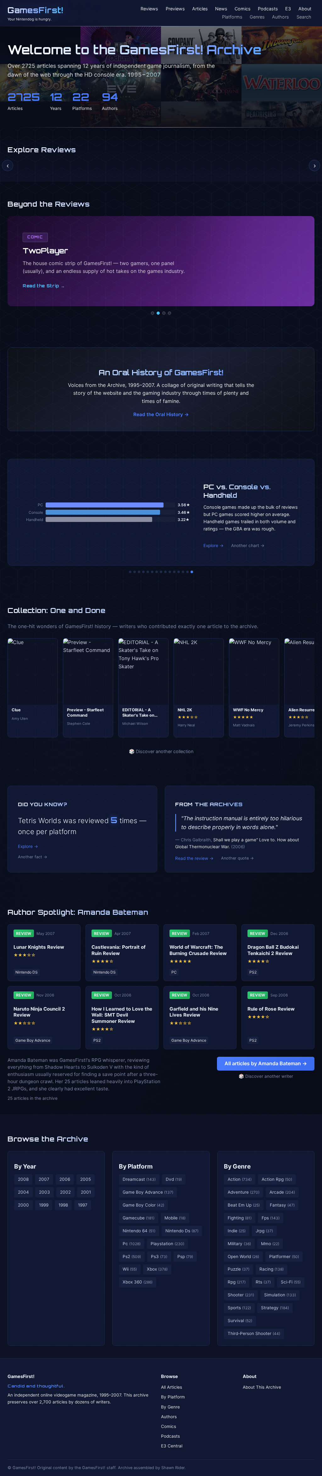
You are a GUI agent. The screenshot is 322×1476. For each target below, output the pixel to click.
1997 (82, 1204)
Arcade (282, 1192)
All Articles (171, 1387)
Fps (271, 1217)
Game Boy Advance (148, 1192)
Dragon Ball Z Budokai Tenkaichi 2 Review (273, 950)
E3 (288, 9)
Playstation (167, 1243)
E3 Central (171, 1445)
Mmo (270, 1243)
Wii (130, 1269)
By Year (25, 1166)
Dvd (174, 1179)
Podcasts (268, 9)
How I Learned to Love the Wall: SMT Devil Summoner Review (122, 1015)
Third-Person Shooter (254, 1333)
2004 (23, 1192)
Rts (263, 1281)
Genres (257, 16)
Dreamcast (139, 1179)
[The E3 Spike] (178, 572)
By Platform (136, 1166)
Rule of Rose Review (271, 1009)
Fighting (240, 1217)
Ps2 (132, 1256)
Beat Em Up (244, 1204)
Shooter (241, 1294)
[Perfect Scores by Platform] (183, 572)
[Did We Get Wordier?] (174, 572)
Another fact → (32, 857)
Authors (280, 16)
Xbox (157, 1269)
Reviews (149, 9)
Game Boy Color (143, 1204)
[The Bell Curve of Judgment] (143, 572)
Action (240, 1179)
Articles (200, 9)
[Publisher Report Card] (139, 572)
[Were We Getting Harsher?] (134, 572)
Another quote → (237, 858)
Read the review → (194, 858)
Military (239, 1243)
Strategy (275, 1307)
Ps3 (159, 1256)
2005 (85, 1179)
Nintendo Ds (181, 1230)
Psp (185, 1256)
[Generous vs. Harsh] (165, 572)
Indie (237, 1230)
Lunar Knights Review (39, 947)
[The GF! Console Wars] (130, 572)
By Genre (237, 1166)
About (304, 9)
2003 (44, 1192)
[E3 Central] (169, 313)
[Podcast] (152, 313)
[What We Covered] (152, 572)
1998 (63, 1204)
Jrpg (264, 1230)
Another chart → (247, 545)
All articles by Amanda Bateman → (266, 1063)
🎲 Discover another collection (161, 751)
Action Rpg (277, 1179)
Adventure (243, 1192)
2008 (23, 1179)
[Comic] (158, 313)
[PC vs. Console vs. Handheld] (192, 572)
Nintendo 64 (139, 1230)
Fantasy (282, 1204)
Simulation (280, 1294)
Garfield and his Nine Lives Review (193, 1012)
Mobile (175, 1217)
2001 (86, 1192)
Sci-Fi (291, 1281)
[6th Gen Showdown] (156, 572)
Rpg (237, 1281)
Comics (243, 9)
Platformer (284, 1256)
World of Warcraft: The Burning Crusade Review (198, 950)
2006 (64, 1179)
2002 (65, 1192)
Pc (132, 1243)
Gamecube (138, 1217)
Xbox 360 (138, 1281)
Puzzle (238, 1269)
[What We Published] (187, 572)
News (221, 9)
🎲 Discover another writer (266, 1076)
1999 (43, 1204)
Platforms (232, 16)
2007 (44, 1179)
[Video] (163, 313)
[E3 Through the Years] (170, 572)
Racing (271, 1269)
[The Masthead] (161, 572)
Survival (240, 1320)
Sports (239, 1307)
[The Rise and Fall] (148, 572)
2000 (23, 1204)
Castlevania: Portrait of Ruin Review (119, 950)
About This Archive (262, 1387)
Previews (175, 9)
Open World (243, 1256)
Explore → (213, 545)
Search (304, 16)
